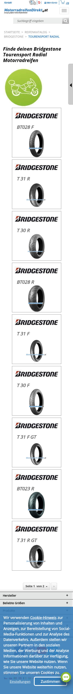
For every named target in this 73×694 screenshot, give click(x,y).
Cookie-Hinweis (43, 617)
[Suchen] (65, 21)
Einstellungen (20, 681)
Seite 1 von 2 (36, 586)
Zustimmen (50, 681)
